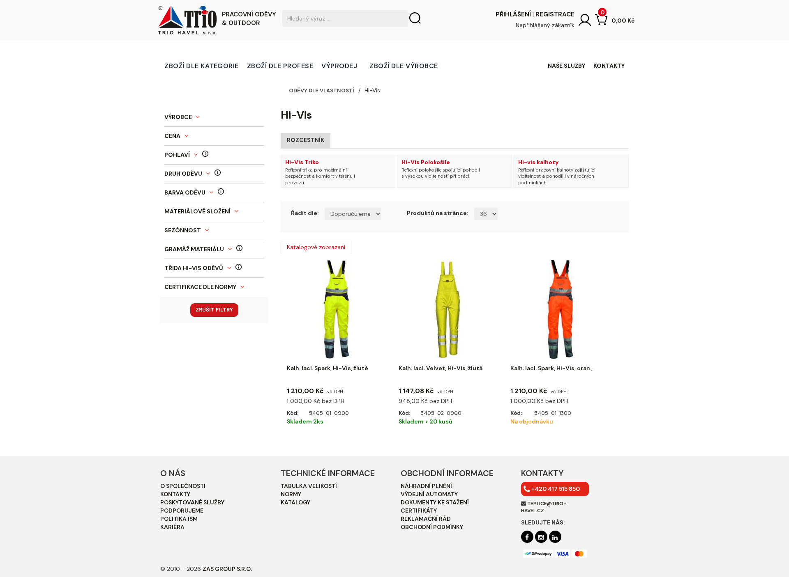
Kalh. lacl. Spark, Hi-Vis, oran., (551, 368)
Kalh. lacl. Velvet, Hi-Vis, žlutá (440, 368)
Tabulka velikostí (309, 486)
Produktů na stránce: (437, 213)
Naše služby (566, 65)
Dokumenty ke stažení (435, 502)
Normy (291, 494)
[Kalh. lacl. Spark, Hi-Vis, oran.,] (560, 309)
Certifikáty (419, 510)
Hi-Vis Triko (302, 162)
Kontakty (609, 65)
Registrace (554, 14)
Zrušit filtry (214, 309)
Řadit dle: (305, 213)
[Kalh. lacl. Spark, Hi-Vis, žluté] (336, 309)
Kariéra (172, 527)
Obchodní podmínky (432, 527)
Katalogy (295, 502)
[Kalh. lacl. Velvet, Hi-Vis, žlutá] (448, 309)
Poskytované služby (192, 502)
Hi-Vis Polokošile (425, 162)
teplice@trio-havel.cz (543, 507)
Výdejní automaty (429, 494)
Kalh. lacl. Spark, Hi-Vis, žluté (327, 368)
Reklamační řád (426, 518)
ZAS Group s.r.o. (227, 568)
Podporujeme (181, 510)
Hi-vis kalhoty (538, 162)
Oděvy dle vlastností (321, 90)
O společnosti (182, 486)
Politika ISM (179, 518)
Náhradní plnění (426, 486)
